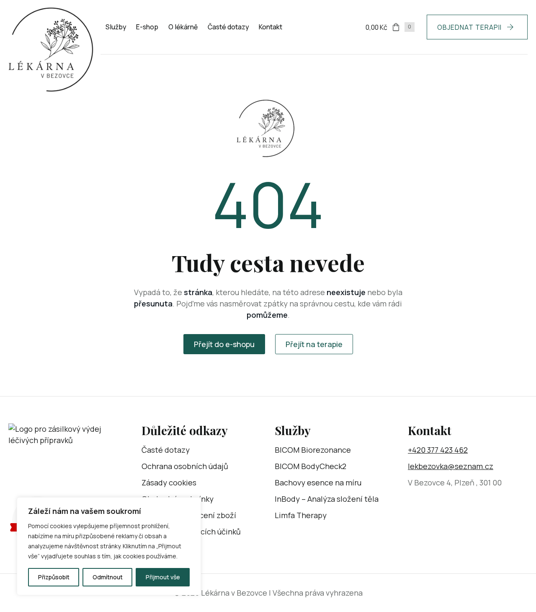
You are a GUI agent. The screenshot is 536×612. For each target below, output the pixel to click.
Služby (116, 26)
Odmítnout (108, 577)
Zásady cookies (169, 482)
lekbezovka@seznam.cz (450, 466)
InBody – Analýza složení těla (327, 499)
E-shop (147, 26)
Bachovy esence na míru (318, 482)
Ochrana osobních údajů (185, 466)
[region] (109, 546)
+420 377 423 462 (438, 450)
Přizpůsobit (54, 577)
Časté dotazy (228, 26)
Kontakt (270, 26)
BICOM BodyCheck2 (310, 466)
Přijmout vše (163, 577)
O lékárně (183, 26)
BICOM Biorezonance (313, 450)
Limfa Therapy (301, 515)
